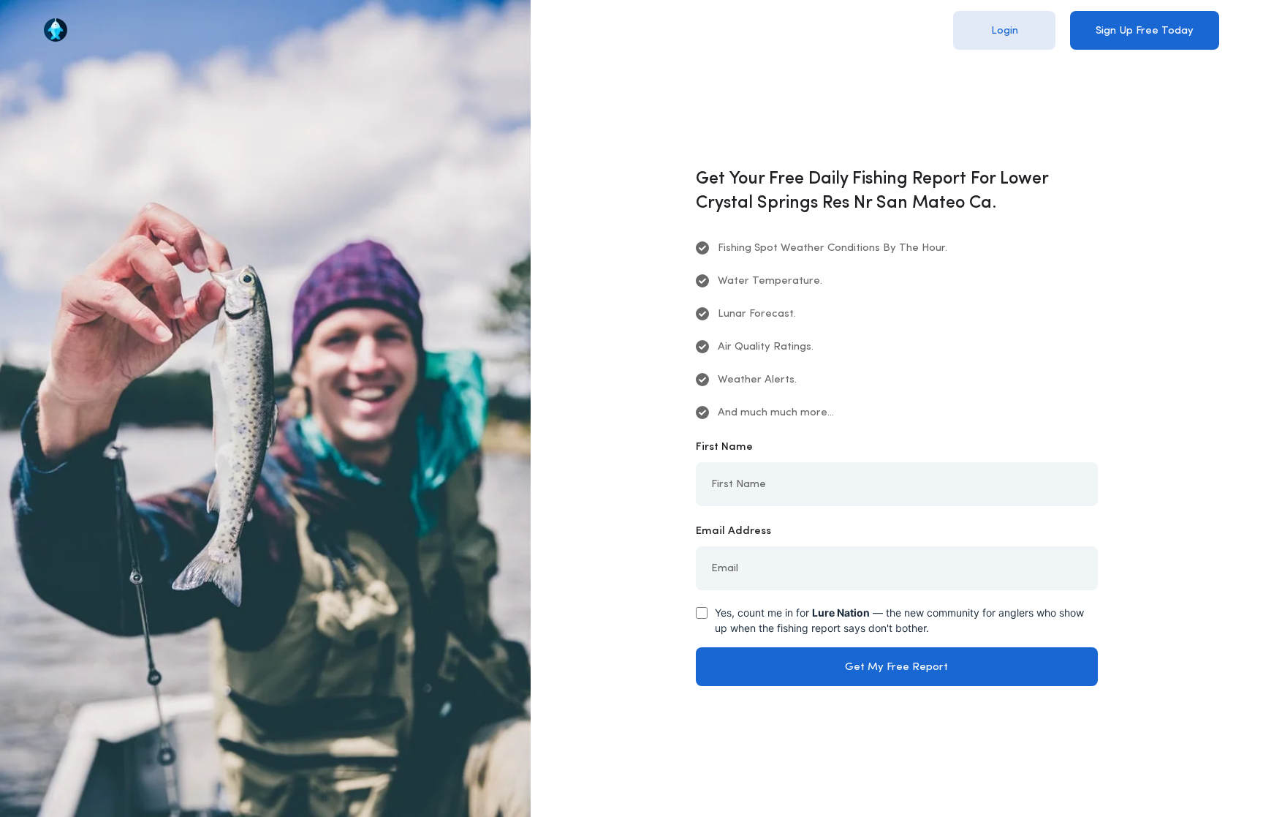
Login (1004, 31)
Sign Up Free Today (1145, 31)
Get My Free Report (896, 667)
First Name (724, 447)
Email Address (733, 531)
